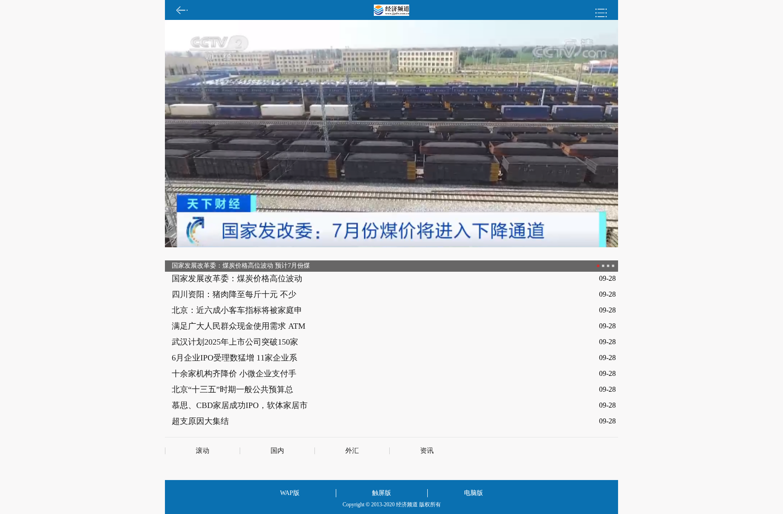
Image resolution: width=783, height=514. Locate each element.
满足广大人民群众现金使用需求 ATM (238, 326)
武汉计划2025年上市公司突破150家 (235, 341)
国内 (277, 450)
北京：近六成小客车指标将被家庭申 (237, 310)
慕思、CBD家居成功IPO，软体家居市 (240, 405)
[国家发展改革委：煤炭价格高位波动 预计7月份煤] (391, 133)
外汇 (352, 450)
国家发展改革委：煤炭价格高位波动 (237, 278)
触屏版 (381, 493)
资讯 (427, 450)
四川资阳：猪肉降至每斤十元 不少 (234, 294)
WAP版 (290, 493)
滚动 (202, 450)
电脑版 (473, 493)
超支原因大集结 (200, 421)
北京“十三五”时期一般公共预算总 (232, 389)
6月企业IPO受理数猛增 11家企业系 (234, 357)
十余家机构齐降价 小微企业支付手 (234, 373)
